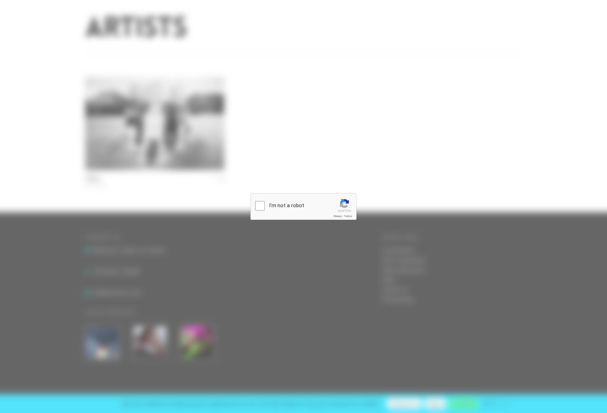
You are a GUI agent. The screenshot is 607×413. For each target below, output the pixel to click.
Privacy (337, 216)
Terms (348, 216)
